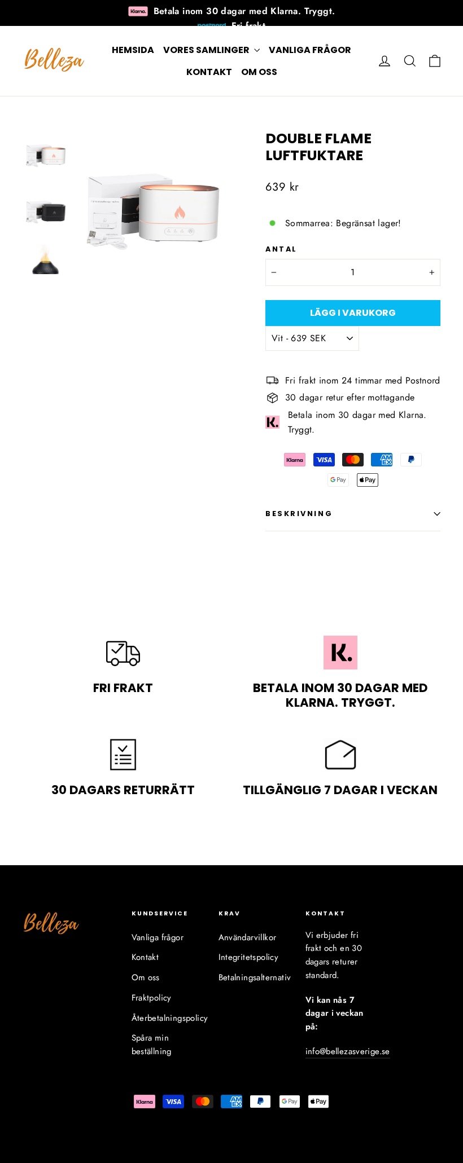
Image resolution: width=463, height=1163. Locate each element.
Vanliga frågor (310, 49)
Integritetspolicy (249, 957)
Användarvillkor (248, 937)
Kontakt (209, 71)
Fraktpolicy (152, 998)
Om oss (259, 71)
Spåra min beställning (152, 1045)
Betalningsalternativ (254, 977)
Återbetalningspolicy (167, 1018)
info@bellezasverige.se (347, 1051)
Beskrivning (299, 513)
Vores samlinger (207, 49)
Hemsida (133, 49)
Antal (281, 249)
